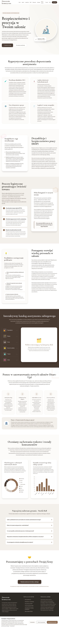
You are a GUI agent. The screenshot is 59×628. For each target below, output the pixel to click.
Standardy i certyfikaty (29, 601)
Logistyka (27, 2)
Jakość (23, 2)
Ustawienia (32, 622)
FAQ (50, 2)
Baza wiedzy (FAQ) (28, 611)
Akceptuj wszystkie (52, 622)
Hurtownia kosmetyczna (6, 2)
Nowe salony (42, 2)
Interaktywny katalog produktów (28, 608)
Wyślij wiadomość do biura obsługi (30, 582)
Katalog (38, 2)
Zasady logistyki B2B (28, 605)
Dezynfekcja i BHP (28, 603)
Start (20, 2)
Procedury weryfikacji (20, 45)
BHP (30, 2)
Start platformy (27, 599)
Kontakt (54, 2)
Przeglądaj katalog (7, 45)
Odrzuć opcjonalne (41, 622)
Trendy (46, 2)
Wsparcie (34, 2)
